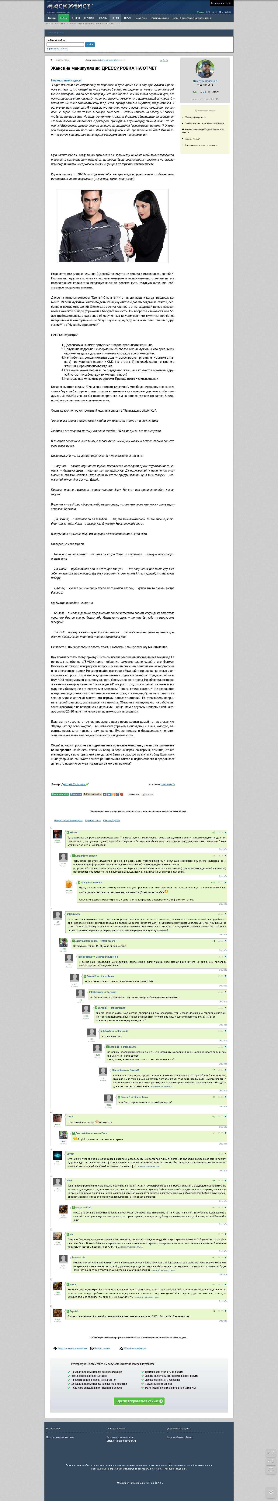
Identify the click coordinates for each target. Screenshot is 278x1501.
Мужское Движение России (180, 1437)
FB (208, 12)
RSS (229, 12)
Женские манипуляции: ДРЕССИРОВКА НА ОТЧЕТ (95, 23)
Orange (85, 882)
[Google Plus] (121, 794)
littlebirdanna (73, 914)
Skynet (70, 1154)
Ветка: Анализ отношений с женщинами (192, 17)
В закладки (76, 794)
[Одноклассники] (113, 794)
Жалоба (223, 849)
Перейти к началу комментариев (72, 1348)
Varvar (78, 1207)
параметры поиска (57, 48)
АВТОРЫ (76, 17)
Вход (228, 3)
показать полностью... (162, 1086)
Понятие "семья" (192, 139)
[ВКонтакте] (104, 794)
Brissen (74, 832)
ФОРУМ (127, 17)
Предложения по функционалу (60, 1437)
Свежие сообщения (160, 17)
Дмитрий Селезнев (205, 81)
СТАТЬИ (63, 17)
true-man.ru (168, 784)
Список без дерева (111, 820)
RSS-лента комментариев (134, 1348)
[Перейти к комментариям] (51, 60)
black (69, 1180)
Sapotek (74, 1311)
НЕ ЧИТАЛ (89, 17)
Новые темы (141, 17)
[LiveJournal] (125, 794)
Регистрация (217, 3)
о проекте (51, 12)
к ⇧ (271, 1452)
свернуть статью (62, 60)
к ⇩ (271, 1461)
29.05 (220, 992)
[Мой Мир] (117, 794)
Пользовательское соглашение (120, 1437)
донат (201, 12)
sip (71, 1234)
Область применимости (195, 117)
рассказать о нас (63, 12)
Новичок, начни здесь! (66, 80)
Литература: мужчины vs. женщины (201, 145)
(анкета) (121, 60)
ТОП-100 (115, 17)
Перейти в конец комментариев (68, 820)
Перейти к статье (93, 820)
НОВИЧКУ (102, 17)
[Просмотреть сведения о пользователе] (205, 77)
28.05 (220, 832)
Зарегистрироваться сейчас (137, 1400)
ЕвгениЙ (80, 855)
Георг (70, 1116)
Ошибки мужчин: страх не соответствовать (204, 123)
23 (204, 91)
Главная (49, 23)
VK (215, 12)
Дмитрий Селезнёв (108, 60)
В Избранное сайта (92, 794)
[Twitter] (109, 794)
